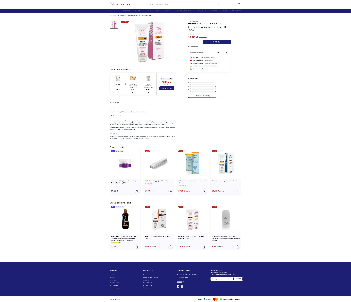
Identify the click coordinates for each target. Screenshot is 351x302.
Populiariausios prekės (116, 288)
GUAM (119, 108)
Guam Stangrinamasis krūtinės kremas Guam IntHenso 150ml (148, 85)
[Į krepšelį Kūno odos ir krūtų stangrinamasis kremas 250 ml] (204, 191)
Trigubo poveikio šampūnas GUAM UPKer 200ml (157, 237)
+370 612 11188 (183, 275)
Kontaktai (112, 277)
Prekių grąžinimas (148, 283)
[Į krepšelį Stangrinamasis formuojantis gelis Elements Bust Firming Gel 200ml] (137, 191)
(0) (196, 34)
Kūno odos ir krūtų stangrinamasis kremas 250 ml (192, 182)
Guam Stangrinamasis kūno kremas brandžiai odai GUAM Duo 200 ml (191, 237)
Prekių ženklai (113, 280)
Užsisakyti (238, 279)
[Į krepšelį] (137, 247)
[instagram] (182, 286)
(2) (120, 242)
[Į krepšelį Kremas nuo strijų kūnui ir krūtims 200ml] (238, 191)
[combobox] (221, 53)
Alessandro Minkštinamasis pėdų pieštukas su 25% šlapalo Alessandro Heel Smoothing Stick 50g (226, 238)
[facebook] (178, 286)
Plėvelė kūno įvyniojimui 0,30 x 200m (156, 181)
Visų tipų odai (121, 116)
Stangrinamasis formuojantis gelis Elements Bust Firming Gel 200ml (124, 182)
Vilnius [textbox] (218, 53)
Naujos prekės (114, 285)
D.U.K (144, 275)
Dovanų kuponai (114, 283)
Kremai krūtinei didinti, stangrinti (138, 112)
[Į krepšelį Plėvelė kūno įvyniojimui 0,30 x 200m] (171, 191)
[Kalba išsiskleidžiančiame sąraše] (234, 4)
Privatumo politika (148, 288)
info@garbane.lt (183, 277)
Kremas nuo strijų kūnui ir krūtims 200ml (224, 181)
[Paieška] (219, 4)
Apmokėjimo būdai (148, 285)
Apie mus (112, 275)
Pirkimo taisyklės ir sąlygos (150, 277)
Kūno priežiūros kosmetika (124, 112)
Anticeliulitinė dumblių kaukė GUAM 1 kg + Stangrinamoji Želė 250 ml (133, 85)
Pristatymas (146, 280)
